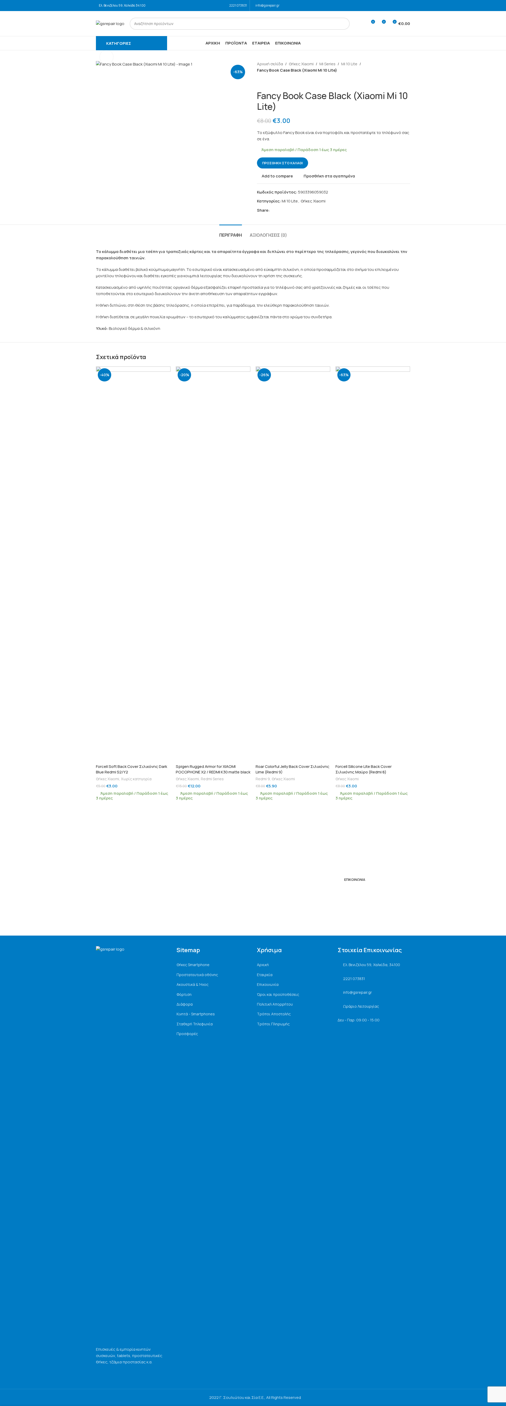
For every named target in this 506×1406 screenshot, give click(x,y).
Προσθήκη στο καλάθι (282, 163)
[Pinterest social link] (285, 210)
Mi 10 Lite (349, 64)
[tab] (230, 233)
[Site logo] (110, 23)
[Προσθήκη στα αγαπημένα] (164, 372)
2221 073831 (238, 5)
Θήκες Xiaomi (301, 64)
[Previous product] (260, 82)
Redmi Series (212, 778)
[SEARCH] (344, 24)
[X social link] (279, 210)
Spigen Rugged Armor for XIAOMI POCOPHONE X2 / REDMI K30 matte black (213, 769)
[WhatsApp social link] (291, 210)
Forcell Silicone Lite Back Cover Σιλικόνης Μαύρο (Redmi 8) (363, 769)
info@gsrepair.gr (267, 5)
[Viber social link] (297, 210)
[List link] (213, 965)
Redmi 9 (263, 778)
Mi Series (327, 64)
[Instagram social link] (406, 5)
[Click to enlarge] (106, 56)
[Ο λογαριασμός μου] (361, 23)
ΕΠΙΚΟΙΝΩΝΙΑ (354, 879)
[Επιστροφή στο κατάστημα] (266, 82)
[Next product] (273, 82)
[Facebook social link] (400, 5)
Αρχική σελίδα (270, 64)
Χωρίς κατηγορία (136, 778)
